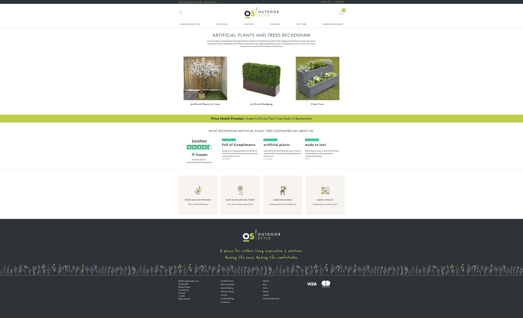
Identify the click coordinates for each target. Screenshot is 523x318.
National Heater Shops (271, 298)
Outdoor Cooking (227, 291)
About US (326, 2)
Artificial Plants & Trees (205, 104)
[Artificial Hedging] (261, 99)
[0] (342, 14)
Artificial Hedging (261, 104)
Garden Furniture (190, 24)
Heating (249, 24)
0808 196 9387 (184, 299)
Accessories (225, 302)
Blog (264, 284)
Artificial (222, 24)
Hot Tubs (301, 24)
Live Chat (339, 2)
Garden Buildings (333, 24)
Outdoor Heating (227, 288)
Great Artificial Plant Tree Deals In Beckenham (261, 118)
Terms (265, 288)
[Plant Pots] (317, 99)
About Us (266, 281)
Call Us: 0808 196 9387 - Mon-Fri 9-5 (197, 2)
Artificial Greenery (227, 284)
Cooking (275, 24)
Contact (266, 295)
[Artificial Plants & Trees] (205, 99)
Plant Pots (317, 104)
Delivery (266, 291)
